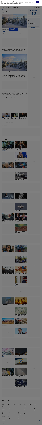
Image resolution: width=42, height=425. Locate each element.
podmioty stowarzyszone (9, 1)
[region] (21, 3)
